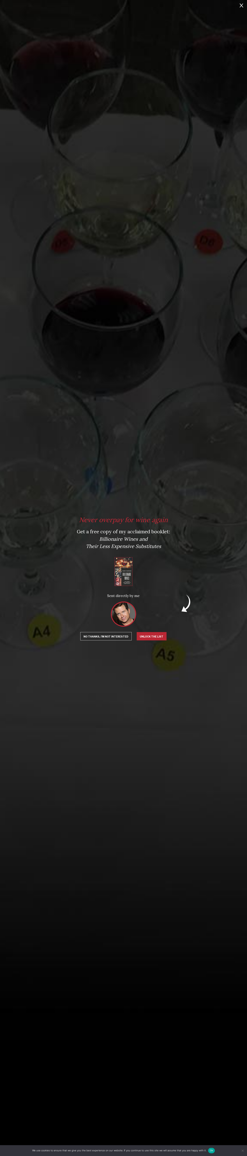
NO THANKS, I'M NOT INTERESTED (106, 636)
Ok (211, 1150)
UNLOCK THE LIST (151, 636)
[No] (242, 1150)
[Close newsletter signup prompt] (241, 6)
